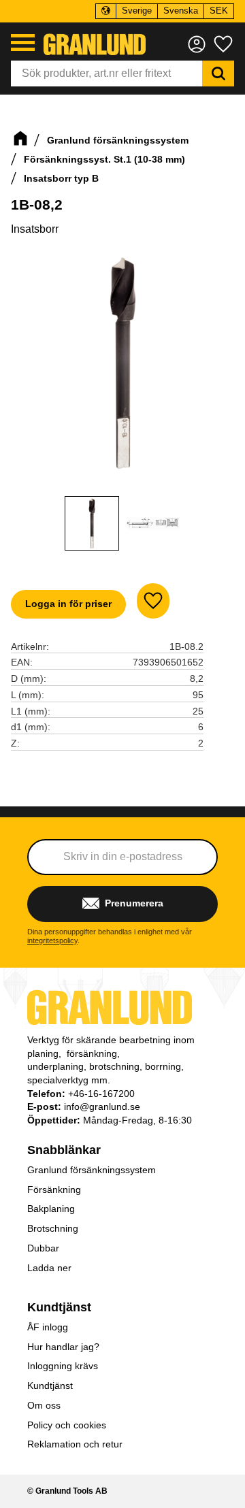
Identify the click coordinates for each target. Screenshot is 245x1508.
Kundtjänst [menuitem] (59, 1307)
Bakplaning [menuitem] (51, 1208)
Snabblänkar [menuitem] (64, 1150)
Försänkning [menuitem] (54, 1189)
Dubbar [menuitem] (43, 1248)
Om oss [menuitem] (44, 1405)
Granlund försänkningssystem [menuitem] (91, 1169)
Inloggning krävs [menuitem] (62, 1365)
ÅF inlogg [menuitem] (47, 1327)
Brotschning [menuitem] (52, 1228)
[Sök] (218, 73)
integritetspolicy (52, 940)
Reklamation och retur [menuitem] (74, 1444)
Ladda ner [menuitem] (49, 1267)
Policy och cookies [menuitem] (66, 1425)
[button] (23, 42)
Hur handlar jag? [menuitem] (63, 1346)
